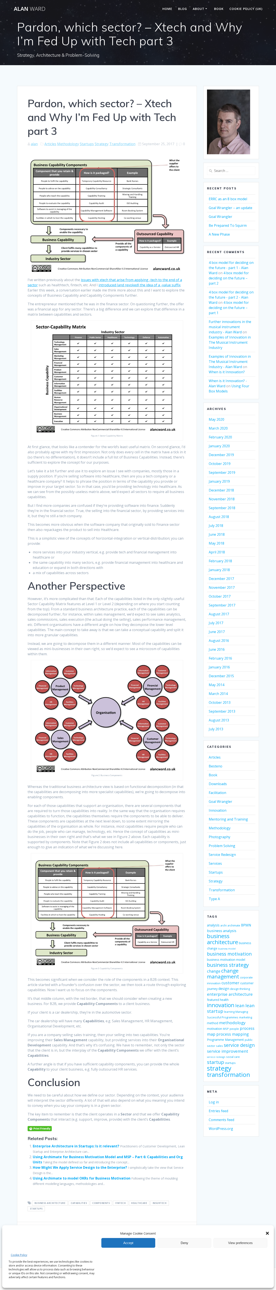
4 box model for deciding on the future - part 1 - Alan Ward (231, 267)
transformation (228, 1074)
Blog (182, 9)
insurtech (160, 1203)
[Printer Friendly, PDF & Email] (40, 1128)
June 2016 (217, 649)
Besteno (215, 766)
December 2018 (221, 490)
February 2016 (220, 658)
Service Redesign (222, 854)
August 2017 (219, 614)
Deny (184, 1243)
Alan (29, 9)
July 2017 (216, 623)
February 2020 (220, 437)
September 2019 (222, 472)
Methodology (68, 144)
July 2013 (216, 729)
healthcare (139, 1203)
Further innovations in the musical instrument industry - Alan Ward (230, 326)
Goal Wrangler (220, 216)
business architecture (50, 1203)
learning (229, 1012)
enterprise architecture (230, 994)
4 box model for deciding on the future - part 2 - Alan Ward (231, 297)
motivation (214, 1029)
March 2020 (218, 428)
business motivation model (226, 960)
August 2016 (219, 640)
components (101, 1203)
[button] (267, 1233)
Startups (87, 144)
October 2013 (220, 702)
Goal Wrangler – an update (230, 207)
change (213, 971)
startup (215, 1062)
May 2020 (216, 419)
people (234, 1029)
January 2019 (219, 481)
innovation (220, 1005)
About (198, 9)
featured (213, 1000)
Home (167, 9)
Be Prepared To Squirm (228, 225)
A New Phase (219, 234)
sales (219, 1046)
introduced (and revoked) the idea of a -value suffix (139, 285)
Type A (214, 898)
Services (215, 863)
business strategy (228, 964)
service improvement (227, 1051)
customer (230, 982)
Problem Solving (222, 845)
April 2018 (217, 552)
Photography (219, 837)
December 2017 (221, 578)
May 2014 (216, 684)
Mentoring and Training (228, 819)
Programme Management (225, 1040)
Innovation (217, 810)
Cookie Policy (19, 1255)
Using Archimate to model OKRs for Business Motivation (81, 1178)
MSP (226, 1029)
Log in (214, 1102)
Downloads (218, 783)
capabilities (79, 1203)
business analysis (221, 930)
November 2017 (222, 587)
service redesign (216, 1056)
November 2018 (222, 499)
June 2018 (217, 534)
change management (223, 973)
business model (227, 948)
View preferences (240, 1243)
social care (233, 1057)
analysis (213, 925)
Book (219, 9)
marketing (245, 1017)
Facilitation (217, 792)
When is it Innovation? (227, 372)
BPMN (246, 925)
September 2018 (222, 508)
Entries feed (218, 1111)
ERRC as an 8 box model (228, 199)
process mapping (232, 1034)
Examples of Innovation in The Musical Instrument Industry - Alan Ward (230, 361)
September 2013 (222, 711)
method (212, 1023)
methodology (232, 1022)
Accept (128, 1243)
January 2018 (219, 569)
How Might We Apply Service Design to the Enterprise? (80, 1167)
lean (240, 1005)
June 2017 (217, 631)
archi (223, 925)
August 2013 (219, 720)
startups (36, 1208)
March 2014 (218, 693)
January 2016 (219, 667)
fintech (120, 1203)
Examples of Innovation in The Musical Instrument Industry (230, 342)
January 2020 (219, 446)
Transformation (122, 144)
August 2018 (219, 516)
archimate (233, 925)
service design (239, 1045)
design (223, 988)
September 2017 (222, 605)
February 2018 (220, 561)
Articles (50, 144)
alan (34, 144)
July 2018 (216, 525)
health (224, 1000)
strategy (219, 1068)
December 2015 (221, 676)
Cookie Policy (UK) (245, 9)
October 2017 (220, 596)
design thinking (240, 989)
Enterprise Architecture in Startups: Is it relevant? (76, 1146)
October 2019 (220, 463)
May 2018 (216, 543)
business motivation (229, 954)
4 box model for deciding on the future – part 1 (229, 307)
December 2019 (221, 454)
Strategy (101, 144)
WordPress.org (221, 1128)
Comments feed (221, 1119)
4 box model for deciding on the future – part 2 (229, 278)
